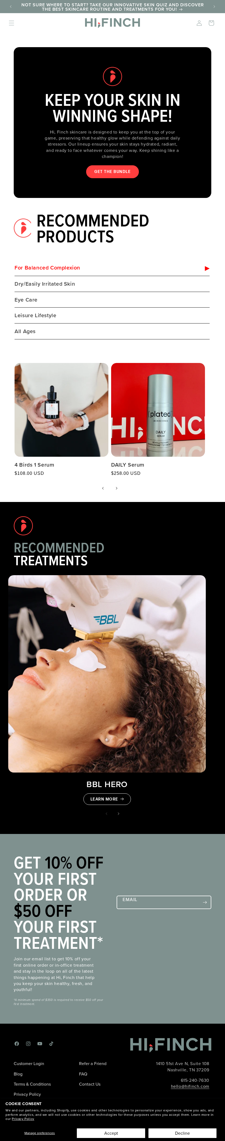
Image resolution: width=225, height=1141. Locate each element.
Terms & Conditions (32, 1084)
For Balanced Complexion (47, 268)
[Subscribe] (205, 902)
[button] (11, 23)
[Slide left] (106, 814)
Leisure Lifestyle (35, 315)
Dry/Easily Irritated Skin (45, 284)
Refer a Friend (92, 1064)
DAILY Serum (127, 464)
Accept (111, 1133)
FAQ (83, 1074)
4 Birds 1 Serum (34, 464)
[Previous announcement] (11, 7)
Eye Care (26, 300)
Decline (182, 1133)
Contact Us (89, 1084)
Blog (18, 1074)
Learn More (104, 799)
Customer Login (29, 1064)
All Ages (25, 331)
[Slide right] (119, 814)
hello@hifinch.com (190, 1086)
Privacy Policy (23, 1118)
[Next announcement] (214, 7)
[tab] (112, 268)
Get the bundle (112, 171)
